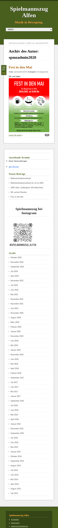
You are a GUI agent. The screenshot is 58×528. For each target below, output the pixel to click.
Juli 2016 (14, 405)
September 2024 (17, 267)
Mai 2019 (14, 345)
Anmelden (15, 520)
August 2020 (16, 318)
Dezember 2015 (17, 429)
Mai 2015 (14, 447)
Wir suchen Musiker (19, 192)
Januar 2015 (16, 452)
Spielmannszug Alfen (29, 12)
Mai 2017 (14, 392)
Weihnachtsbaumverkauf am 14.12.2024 (27, 183)
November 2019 (17, 336)
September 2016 (17, 401)
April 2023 (15, 276)
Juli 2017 (14, 382)
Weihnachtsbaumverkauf (21, 178)
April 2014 (15, 484)
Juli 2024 (14, 271)
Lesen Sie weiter (15, 135)
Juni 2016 (14, 410)
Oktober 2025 (16, 257)
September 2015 (17, 433)
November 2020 (17, 313)
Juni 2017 (14, 387)
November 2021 (17, 304)
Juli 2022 (14, 285)
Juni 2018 (14, 359)
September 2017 (17, 378)
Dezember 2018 (17, 355)
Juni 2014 (14, 475)
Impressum (15, 523)
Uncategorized (42, 72)
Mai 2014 (14, 479)
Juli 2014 (14, 470)
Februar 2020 (16, 327)
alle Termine (14, 166)
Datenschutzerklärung (19, 526)
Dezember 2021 (17, 299)
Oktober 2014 (16, 456)
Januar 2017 (16, 396)
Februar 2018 (16, 373)
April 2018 (15, 368)
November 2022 (17, 281)
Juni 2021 (14, 308)
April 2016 (15, 419)
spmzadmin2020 (20, 72)
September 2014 (17, 461)
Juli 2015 (14, 438)
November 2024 (17, 262)
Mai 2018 (14, 364)
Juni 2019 (14, 341)
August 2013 (16, 489)
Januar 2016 (16, 424)
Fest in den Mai (20, 67)
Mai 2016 (14, 415)
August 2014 (16, 466)
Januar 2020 (16, 331)
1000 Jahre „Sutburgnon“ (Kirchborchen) (27, 188)
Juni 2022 (14, 290)
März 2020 (15, 322)
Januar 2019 (16, 350)
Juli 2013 (14, 493)
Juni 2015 (14, 442)
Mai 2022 (14, 294)
